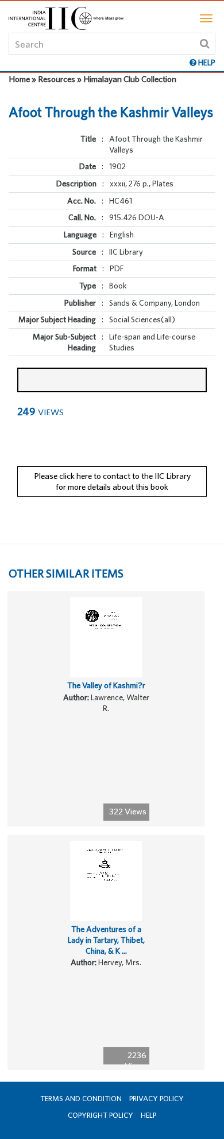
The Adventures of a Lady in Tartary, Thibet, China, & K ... (106, 940)
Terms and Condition (81, 1098)
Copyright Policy (100, 1115)
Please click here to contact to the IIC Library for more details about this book (112, 481)
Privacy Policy (156, 1098)
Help (148, 1115)
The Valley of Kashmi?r (106, 685)
